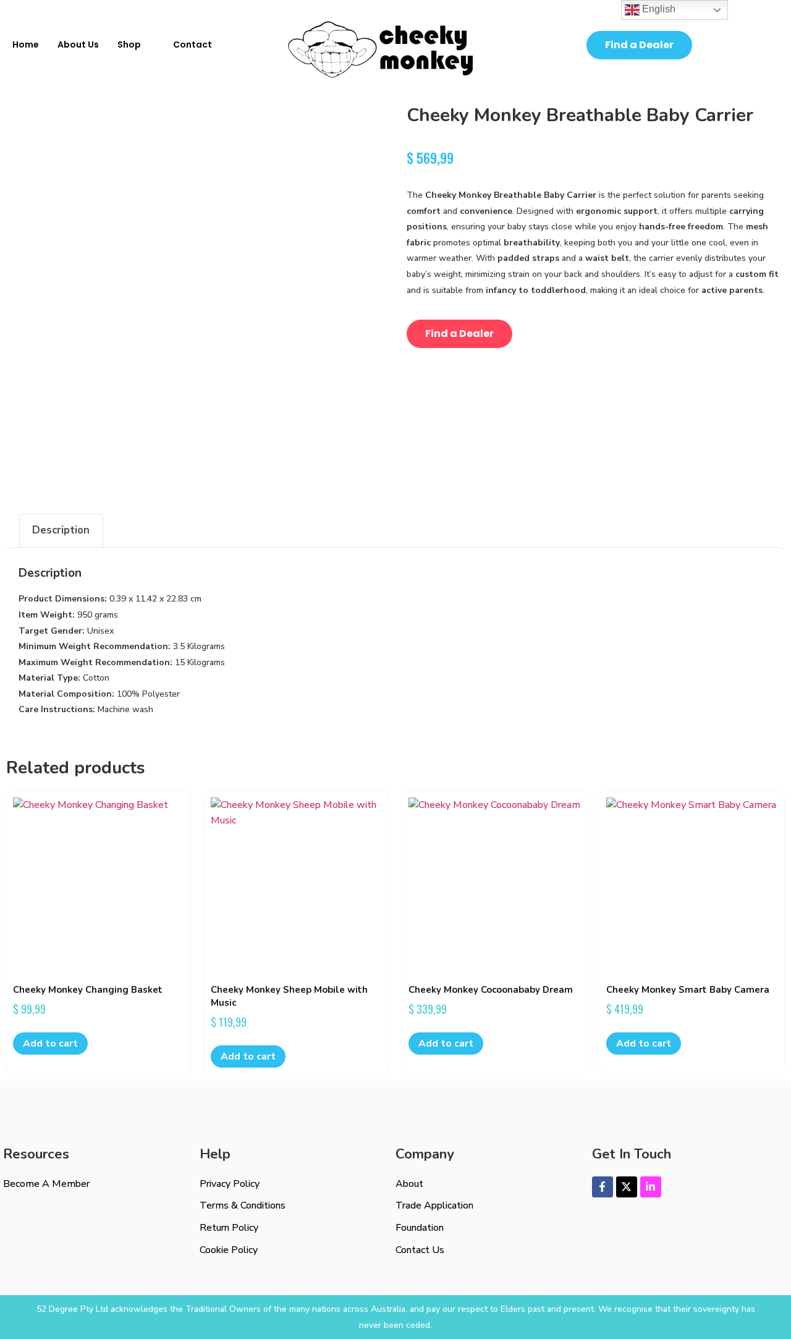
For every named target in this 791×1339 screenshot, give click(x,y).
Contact (192, 44)
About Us (78, 44)
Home (25, 44)
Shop (129, 44)
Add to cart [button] (50, 1043)
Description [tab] (61, 530)
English (657, 9)
